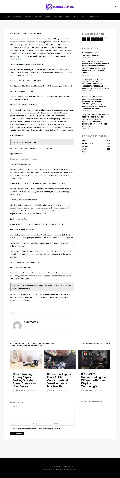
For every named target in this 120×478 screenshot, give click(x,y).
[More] (106, 39)
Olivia (52, 390)
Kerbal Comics (71, 469)
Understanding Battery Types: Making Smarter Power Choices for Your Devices (24, 380)
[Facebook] (84, 39)
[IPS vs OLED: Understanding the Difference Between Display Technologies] (94, 359)
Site (12, 313)
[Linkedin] (93, 39)
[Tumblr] (101, 39)
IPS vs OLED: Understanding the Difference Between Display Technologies (93, 380)
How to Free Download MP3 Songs (95, 343)
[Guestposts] (17, 325)
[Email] (97, 39)
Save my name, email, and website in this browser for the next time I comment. (36, 429)
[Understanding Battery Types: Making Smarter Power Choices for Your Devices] (26, 359)
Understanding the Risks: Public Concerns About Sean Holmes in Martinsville (59, 380)
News (14, 372)
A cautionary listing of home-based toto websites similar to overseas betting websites (32, 344)
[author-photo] (14, 390)
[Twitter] (88, 39)
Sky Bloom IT (20, 390)
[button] (116, 6)
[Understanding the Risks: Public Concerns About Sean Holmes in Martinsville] (60, 359)
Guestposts (31, 322)
